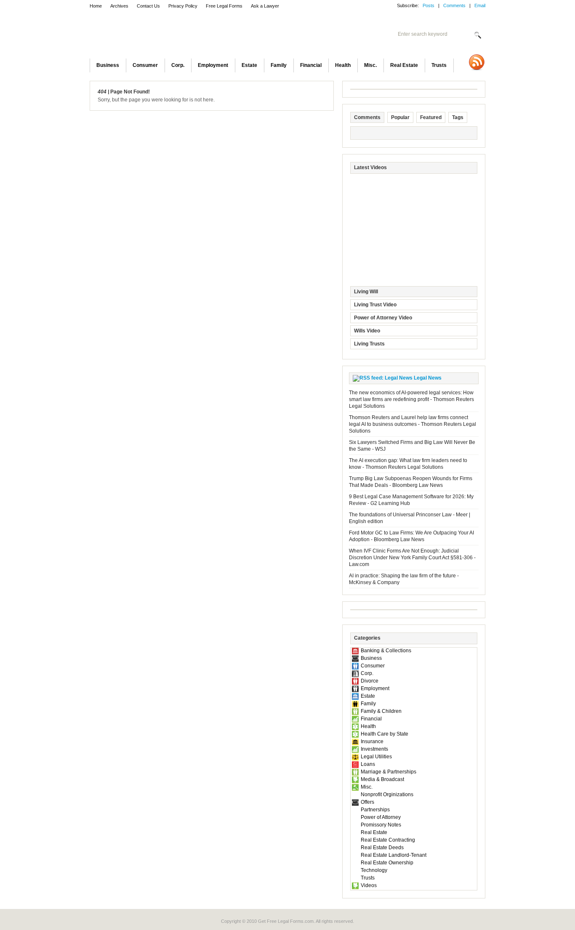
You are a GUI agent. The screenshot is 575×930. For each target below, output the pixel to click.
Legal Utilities (376, 757)
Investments (374, 749)
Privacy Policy (182, 5)
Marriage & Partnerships (388, 772)
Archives (119, 5)
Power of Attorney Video (383, 318)
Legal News (428, 378)
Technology (374, 870)
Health (343, 65)
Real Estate (404, 65)
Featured (431, 117)
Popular (400, 117)
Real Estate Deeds (382, 847)
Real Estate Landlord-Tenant (393, 855)
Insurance (372, 741)
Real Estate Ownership (387, 863)
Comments (454, 5)
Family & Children (381, 711)
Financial (311, 65)
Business (107, 65)
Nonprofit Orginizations (387, 794)
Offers (367, 802)
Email (479, 5)
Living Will (366, 292)
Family (279, 65)
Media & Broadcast (382, 779)
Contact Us (148, 5)
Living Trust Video (375, 305)
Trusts (439, 65)
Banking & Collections (386, 651)
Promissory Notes (381, 825)
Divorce (369, 681)
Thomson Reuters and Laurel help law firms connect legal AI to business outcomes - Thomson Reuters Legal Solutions (412, 424)
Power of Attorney (381, 817)
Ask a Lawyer (265, 5)
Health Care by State (384, 734)
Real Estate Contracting (388, 840)
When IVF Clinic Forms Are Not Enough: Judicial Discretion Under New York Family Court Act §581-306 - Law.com (412, 557)
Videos (369, 885)
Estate (249, 65)
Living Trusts (369, 344)
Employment (213, 65)
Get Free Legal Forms (199, 36)
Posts (428, 5)
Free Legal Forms (224, 5)
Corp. (177, 65)
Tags (457, 117)
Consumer (145, 65)
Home (96, 5)
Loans (368, 764)
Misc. (370, 65)
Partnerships (375, 810)
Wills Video (367, 331)
